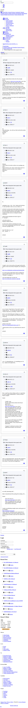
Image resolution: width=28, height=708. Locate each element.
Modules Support (4, 13)
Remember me (5, 546)
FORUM (7, 28)
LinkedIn (5, 692)
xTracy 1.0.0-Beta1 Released (9, 595)
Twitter (4, 697)
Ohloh (4, 696)
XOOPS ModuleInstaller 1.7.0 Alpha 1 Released (13, 606)
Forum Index (5, 12)
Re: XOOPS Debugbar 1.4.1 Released (11, 562)
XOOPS (6, 19)
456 (11, 452)
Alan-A (8, 117)
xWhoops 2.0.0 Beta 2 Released (10, 589)
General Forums (11, 12)
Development (18, 13)
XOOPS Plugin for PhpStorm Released (11, 573)
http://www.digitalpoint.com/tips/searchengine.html (13, 270)
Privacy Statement (10, 25)
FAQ (4, 647)
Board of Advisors (7, 637)
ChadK (8, 67)
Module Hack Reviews (9, 14)
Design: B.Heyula (14, 705)
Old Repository (9, 36)
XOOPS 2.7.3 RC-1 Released (9, 578)
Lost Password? (17, 549)
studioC (8, 190)
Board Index (8, 29)
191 (11, 122)
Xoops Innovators (7, 638)
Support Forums (6, 660)
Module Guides (6, 650)
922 (11, 195)
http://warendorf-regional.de (8, 510)
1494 (11, 386)
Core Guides (6, 649)
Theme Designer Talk (19, 14)
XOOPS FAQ (7, 37)
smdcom (9, 350)
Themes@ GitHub (7, 658)
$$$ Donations (6, 678)
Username (3, 540)
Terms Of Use (9, 24)
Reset (8, 547)
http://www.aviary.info (16, 81)
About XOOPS (9, 20)
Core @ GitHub (6, 667)
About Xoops (6, 635)
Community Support (19, 12)
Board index (6, 46)
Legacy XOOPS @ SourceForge (10, 672)
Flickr (4, 693)
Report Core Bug (7, 686)
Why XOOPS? (9, 22)
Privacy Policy (10, 702)
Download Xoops (7, 655)
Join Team (5, 679)
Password (3, 543)
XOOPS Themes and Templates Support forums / (14, 47)
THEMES (6, 33)
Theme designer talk (7, 48)
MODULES (7, 34)
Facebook (5, 691)
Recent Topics (9, 30)
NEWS (6, 31)
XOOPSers (5, 640)
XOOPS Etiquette (7, 641)
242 (11, 72)
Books (4, 646)
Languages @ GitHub (8, 659)
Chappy (8, 447)
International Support (7, 661)
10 (24, 470)
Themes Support (11, 13)
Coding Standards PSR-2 (8, 673)
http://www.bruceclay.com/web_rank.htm (11, 278)
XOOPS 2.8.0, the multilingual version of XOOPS (13, 600)
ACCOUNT (7, 39)
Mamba (11, 565)
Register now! (10, 549)
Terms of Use (3, 702)
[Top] (24, 100)
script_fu (9, 381)
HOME (6, 18)
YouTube (5, 695)
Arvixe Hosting (22, 702)
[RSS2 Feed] (4, 703)
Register (8, 41)
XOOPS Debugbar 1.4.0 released (10, 611)
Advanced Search (4, 556)
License (7, 26)
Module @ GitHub (10, 35)
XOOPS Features (10, 23)
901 (11, 354)
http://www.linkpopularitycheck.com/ (10, 325)
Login (7, 40)
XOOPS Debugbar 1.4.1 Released (10, 584)
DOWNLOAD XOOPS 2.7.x (11, 43)
